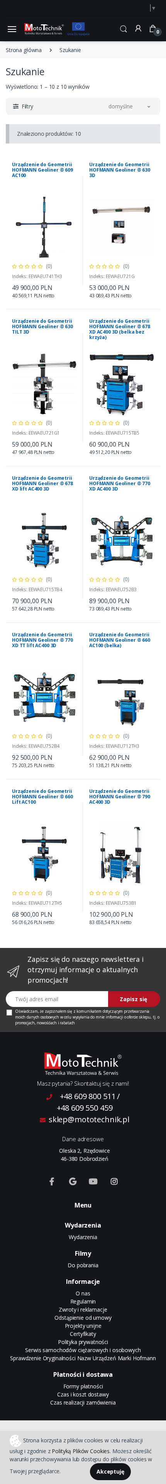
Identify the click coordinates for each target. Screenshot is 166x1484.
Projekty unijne (83, 1325)
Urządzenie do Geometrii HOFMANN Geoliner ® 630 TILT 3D (42, 326)
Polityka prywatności (83, 1342)
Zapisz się (133, 999)
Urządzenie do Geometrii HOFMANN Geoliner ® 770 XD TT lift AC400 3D (42, 640)
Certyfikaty (83, 1333)
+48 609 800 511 (88, 1096)
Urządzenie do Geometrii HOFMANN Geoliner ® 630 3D (119, 170)
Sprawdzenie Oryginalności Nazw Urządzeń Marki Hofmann (83, 1358)
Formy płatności (83, 1386)
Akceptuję (110, 1471)
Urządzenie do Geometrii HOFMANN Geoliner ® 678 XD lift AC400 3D (42, 483)
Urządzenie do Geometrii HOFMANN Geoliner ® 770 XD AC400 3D (119, 483)
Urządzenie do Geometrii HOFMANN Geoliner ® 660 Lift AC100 (42, 796)
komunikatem (88, 1011)
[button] (123, 28)
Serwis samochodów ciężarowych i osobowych (83, 1350)
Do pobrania (83, 1265)
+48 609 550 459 (85, 1108)
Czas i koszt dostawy (82, 1394)
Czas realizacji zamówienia (82, 1402)
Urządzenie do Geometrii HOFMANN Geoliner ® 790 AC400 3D (119, 796)
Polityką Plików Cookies (81, 1451)
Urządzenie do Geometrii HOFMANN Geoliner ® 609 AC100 (42, 170)
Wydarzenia (83, 1237)
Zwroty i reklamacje (83, 1309)
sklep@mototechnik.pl (89, 1119)
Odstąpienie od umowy (82, 1317)
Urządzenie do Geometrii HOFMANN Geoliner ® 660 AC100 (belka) (119, 640)
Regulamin (83, 1301)
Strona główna (24, 50)
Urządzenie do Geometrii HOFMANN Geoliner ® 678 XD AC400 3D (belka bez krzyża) (119, 329)
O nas (83, 1293)
